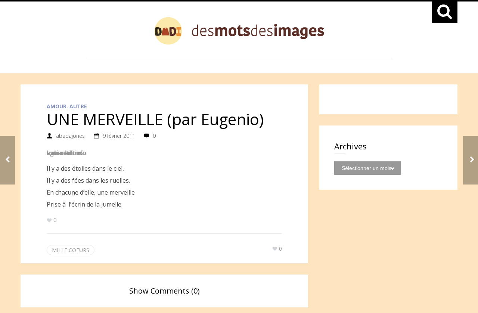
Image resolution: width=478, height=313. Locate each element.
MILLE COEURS (70, 250)
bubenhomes (65, 153)
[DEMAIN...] (470, 160)
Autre (78, 106)
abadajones (70, 135)
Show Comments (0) (164, 291)
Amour (56, 106)
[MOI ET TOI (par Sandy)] (7, 160)
